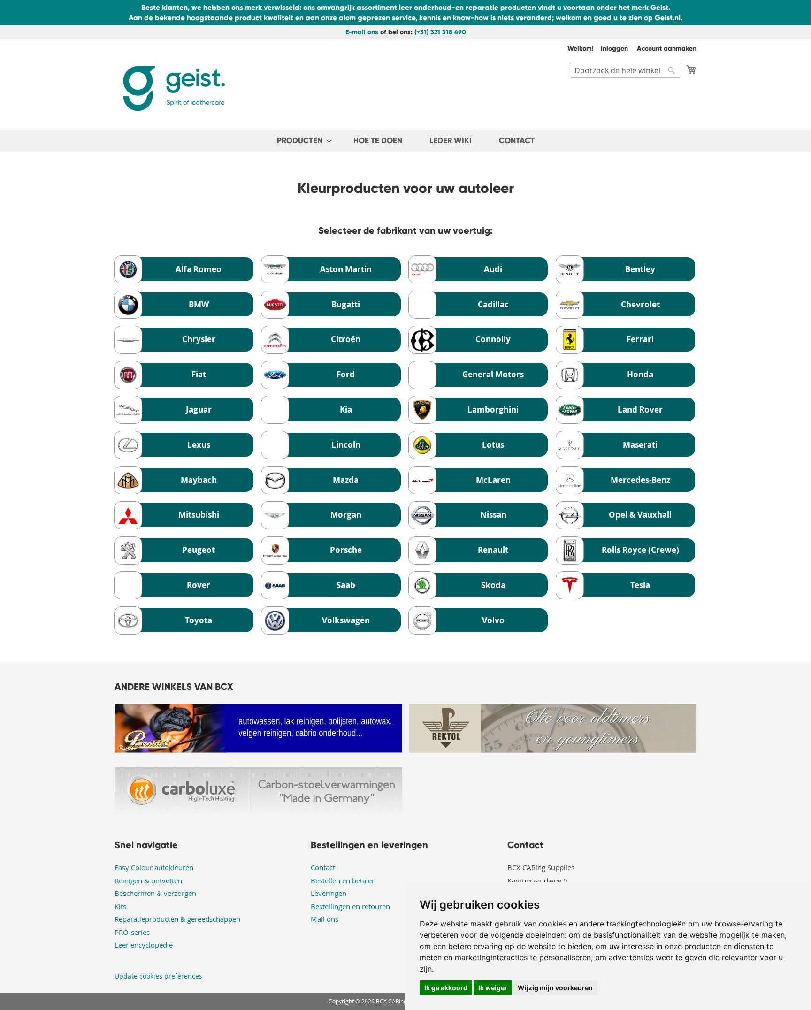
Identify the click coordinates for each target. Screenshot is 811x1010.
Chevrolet (640, 304)
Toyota (198, 620)
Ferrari (640, 339)
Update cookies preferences (158, 976)
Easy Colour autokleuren (154, 867)
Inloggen (614, 49)
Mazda (346, 479)
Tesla (640, 585)
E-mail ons (361, 32)
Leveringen (328, 893)
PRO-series (132, 932)
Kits (120, 906)
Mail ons (324, 919)
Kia (346, 409)
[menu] (405, 141)
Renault (493, 549)
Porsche (346, 549)
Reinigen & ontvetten (148, 880)
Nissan (493, 514)
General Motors (493, 374)
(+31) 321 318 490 (440, 32)
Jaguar (199, 409)
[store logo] (173, 88)
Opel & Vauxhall (640, 514)
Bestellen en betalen (343, 880)
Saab (346, 585)
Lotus (493, 444)
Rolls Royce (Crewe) (640, 549)
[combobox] (625, 70)
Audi (493, 269)
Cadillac (493, 304)
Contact (323, 867)
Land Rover (640, 409)
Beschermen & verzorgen (155, 893)
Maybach (199, 479)
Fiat (198, 374)
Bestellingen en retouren (350, 906)
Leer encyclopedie (144, 944)
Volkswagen (346, 620)
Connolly (493, 339)
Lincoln (345, 444)
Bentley (640, 269)
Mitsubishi (198, 514)
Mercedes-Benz (640, 479)
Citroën (345, 339)
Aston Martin (346, 269)
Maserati (640, 444)
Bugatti (345, 304)
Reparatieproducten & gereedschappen (177, 919)
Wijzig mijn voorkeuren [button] (555, 988)
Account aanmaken (666, 49)
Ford (346, 374)
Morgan (345, 514)
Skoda (493, 585)
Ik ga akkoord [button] (445, 988)
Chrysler (198, 339)
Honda (640, 374)
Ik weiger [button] (492, 988)
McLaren (493, 479)
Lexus (198, 444)
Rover (198, 585)
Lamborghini (493, 409)
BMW (199, 304)
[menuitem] (301, 141)
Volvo (493, 620)
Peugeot (198, 549)
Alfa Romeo (199, 269)
